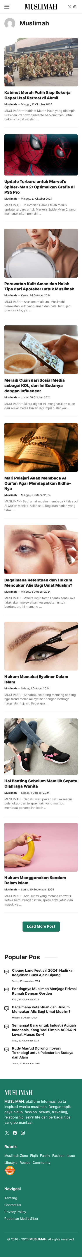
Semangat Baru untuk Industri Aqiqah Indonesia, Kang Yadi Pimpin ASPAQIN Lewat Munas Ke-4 (44, 1030)
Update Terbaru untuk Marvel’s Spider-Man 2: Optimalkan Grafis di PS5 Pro (39, 187)
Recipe (25, 1162)
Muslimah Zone (16, 1155)
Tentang (10, 1198)
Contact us (12, 1205)
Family (45, 1155)
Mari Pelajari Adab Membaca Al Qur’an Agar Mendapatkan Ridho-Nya (37, 483)
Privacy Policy (15, 1212)
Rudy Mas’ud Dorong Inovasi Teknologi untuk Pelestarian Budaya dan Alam (42, 1053)
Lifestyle (10, 1162)
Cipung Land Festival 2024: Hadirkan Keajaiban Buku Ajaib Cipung (43, 972)
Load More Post (41, 926)
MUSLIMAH (38, 1239)
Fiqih (34, 1155)
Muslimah (10, 104)
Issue (71, 1155)
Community (41, 1162)
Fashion (58, 1155)
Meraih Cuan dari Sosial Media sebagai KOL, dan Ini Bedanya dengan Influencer (34, 385)
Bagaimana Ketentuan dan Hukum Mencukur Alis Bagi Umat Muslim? (41, 1009)
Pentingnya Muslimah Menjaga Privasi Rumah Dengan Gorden (44, 991)
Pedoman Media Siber (21, 1219)
